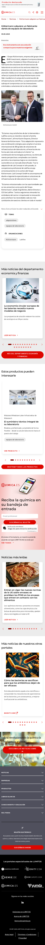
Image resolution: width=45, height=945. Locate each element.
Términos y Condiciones (27, 934)
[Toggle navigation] (42, 12)
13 (14, 347)
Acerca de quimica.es (22, 921)
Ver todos (6, 543)
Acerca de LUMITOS (21, 916)
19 (28, 347)
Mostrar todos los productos (22, 467)
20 (30, 347)
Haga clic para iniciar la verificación (22, 529)
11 (34, 344)
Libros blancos (8, 797)
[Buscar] (29, 12)
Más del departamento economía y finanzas (22, 354)
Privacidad (22, 938)
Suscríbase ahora (22, 847)
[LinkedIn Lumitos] (22, 902)
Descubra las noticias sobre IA (22, 749)
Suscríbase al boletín (19, 522)
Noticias (5, 772)
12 (36, 344)
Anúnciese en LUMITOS (22, 912)
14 (16, 347)
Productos (6, 788)
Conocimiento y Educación (13, 805)
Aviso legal (9, 934)
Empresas (5, 780)
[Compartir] (33, 12)
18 (26, 347)
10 (31, 344)
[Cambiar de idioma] (37, 12)
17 (23, 347)
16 (21, 347)
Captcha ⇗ (32, 531)
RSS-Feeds (5, 813)
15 (19, 347)
